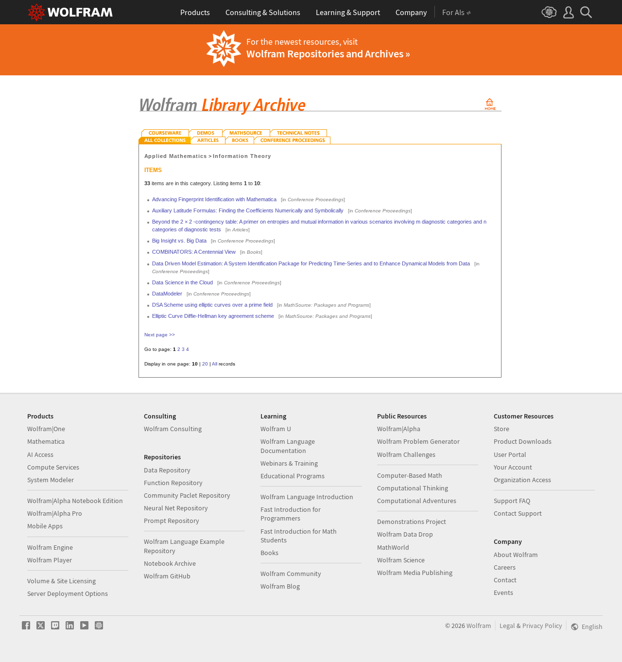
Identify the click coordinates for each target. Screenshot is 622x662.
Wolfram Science (401, 560)
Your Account (513, 467)
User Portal (510, 454)
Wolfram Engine (50, 547)
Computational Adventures (416, 500)
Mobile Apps (45, 526)
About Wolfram (516, 554)
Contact (505, 579)
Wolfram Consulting (173, 428)
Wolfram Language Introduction (306, 496)
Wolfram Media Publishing (414, 572)
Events (503, 592)
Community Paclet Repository (187, 495)
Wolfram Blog (280, 586)
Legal (507, 625)
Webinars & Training (289, 463)
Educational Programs (292, 475)
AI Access (40, 454)
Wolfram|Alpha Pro (54, 513)
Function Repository (173, 482)
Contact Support (518, 513)
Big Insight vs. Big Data (179, 241)
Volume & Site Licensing (61, 580)
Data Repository (167, 470)
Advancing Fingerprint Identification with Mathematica (214, 199)
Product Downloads (523, 441)
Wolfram (478, 625)
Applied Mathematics (175, 156)
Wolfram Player (49, 560)
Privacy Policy (542, 625)
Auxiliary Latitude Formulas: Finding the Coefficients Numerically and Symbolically (248, 210)
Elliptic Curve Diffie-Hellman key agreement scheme (213, 316)
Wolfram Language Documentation (287, 445)
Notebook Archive (170, 563)
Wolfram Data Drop (405, 534)
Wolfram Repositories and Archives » (328, 53)
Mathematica (46, 441)
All (214, 363)
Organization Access (522, 479)
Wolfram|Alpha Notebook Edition (75, 500)
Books (269, 552)
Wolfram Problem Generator (418, 441)
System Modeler (50, 479)
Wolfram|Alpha (398, 428)
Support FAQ (512, 500)
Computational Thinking (412, 488)
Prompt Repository (171, 520)
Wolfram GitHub (167, 576)
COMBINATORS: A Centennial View (194, 252)
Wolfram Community (290, 573)
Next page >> (159, 334)
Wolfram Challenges (406, 454)
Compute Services (53, 467)
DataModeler (167, 293)
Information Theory (242, 156)
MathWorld (393, 547)
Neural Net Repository (176, 508)
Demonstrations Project (411, 521)
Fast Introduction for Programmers (290, 514)
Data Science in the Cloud (182, 282)
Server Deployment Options (67, 593)
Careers (505, 567)
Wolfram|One (46, 428)
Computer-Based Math (409, 475)
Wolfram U (275, 428)
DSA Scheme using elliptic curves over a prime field (212, 305)
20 (205, 363)
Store (501, 428)
